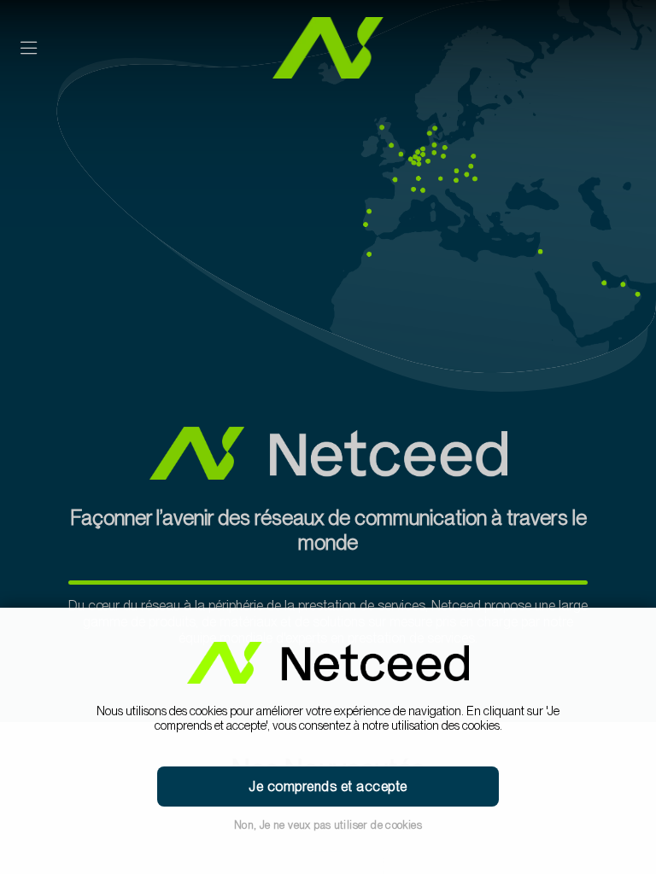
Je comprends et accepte (328, 786)
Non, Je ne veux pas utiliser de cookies (328, 825)
